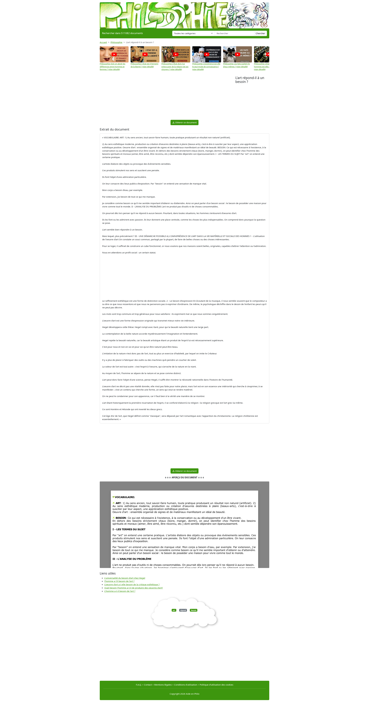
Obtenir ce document (186, 122)
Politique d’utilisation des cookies (216, 684)
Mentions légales (163, 684)
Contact (148, 684)
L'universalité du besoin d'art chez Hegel (124, 578)
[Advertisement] (167, 97)
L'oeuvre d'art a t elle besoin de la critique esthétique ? (132, 584)
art (174, 610)
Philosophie (116, 42)
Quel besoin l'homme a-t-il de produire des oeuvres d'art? (133, 587)
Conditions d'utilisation (185, 684)
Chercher (260, 33)
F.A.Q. (139, 684)
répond (183, 610)
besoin (193, 610)
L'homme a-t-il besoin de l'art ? (119, 591)
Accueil (103, 42)
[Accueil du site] (184, 14)
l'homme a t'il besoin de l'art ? (119, 581)
